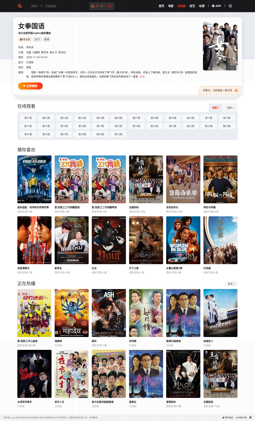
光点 (94, 268)
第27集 (64, 134)
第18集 (118, 126)
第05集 (100, 117)
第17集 (100, 126)
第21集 (172, 126)
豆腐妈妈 (134, 207)
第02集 (46, 117)
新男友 (58, 268)
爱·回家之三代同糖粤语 (104, 207)
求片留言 (229, 417)
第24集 (227, 126)
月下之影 (134, 268)
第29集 (100, 134)
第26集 (46, 134)
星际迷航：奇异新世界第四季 (33, 207)
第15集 (64, 126)
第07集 (136, 117)
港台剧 (26, 39)
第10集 (190, 117)
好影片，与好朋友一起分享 (217, 90)
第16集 (82, 126)
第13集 (28, 126)
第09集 (173, 117)
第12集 (227, 117)
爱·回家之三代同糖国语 (67, 207)
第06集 (118, 117)
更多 (230, 283)
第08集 (155, 117)
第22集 (190, 126)
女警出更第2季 (174, 268)
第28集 (82, 134)
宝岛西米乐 (172, 207)
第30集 (118, 134)
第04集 (82, 117)
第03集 (64, 117)
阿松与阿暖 (209, 207)
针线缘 (207, 268)
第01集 (28, 117)
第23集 (209, 126)
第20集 (154, 126)
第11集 (208, 117)
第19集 (136, 126)
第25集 (28, 134)
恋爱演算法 (23, 268)
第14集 (46, 126)
